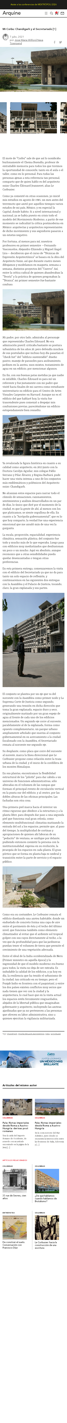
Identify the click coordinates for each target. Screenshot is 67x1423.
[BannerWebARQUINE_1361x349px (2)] (33, 1067)
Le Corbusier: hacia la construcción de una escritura (46, 1245)
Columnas (8, 1118)
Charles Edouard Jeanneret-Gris (31, 1034)
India (47, 1034)
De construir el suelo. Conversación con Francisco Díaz (14, 1245)
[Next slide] (59, 117)
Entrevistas (9, 1213)
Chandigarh (12, 1034)
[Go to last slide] (7, 117)
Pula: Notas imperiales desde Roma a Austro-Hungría (48, 1126)
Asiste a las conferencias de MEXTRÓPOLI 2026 (34, 5)
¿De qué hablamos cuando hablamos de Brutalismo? (46, 1199)
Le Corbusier (56, 1034)
